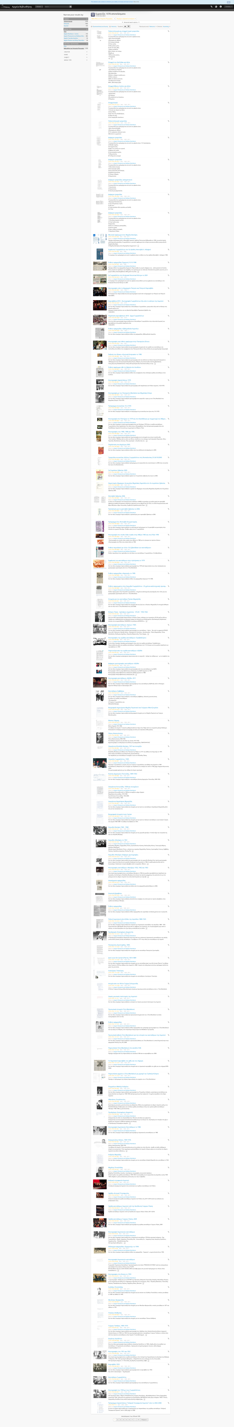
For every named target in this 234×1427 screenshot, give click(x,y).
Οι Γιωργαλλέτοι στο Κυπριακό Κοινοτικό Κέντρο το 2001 (128, 275)
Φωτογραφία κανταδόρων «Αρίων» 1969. (122, 625)
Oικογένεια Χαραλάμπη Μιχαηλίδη (120, 801)
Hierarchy (114, 26)
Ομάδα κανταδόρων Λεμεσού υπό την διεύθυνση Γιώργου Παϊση (130, 1206)
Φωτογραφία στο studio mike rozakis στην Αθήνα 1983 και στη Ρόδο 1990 (133, 535)
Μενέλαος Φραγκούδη (116, 1300)
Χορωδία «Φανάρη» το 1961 (117, 840)
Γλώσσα (216, 6)
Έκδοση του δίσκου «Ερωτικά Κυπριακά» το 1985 (125, 354)
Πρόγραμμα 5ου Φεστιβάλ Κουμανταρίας (122, 522)
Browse (39, 6)
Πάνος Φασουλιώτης (115, 733)
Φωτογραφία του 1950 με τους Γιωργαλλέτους (124, 1390)
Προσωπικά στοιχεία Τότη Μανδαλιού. (121, 1009)
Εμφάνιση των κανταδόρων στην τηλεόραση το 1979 (126, 560)
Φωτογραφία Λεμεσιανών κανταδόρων (121, 1232)
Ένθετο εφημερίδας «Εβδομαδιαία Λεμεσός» (123, 329)
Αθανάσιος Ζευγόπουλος (116, 1099)
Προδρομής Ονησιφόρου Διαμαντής (120, 932)
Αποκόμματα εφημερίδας (117, 881)
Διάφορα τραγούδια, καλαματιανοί (120, 180)
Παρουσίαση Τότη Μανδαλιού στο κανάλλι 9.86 (124, 1048)
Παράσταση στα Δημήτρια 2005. (119, 445)
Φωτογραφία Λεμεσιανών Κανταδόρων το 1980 (124, 1127)
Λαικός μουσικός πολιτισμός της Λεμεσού (122, 996)
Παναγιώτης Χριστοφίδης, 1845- (119, 945)
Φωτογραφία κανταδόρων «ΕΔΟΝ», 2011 (122, 678)
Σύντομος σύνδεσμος (220, 6)
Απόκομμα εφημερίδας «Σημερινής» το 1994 (123, 1247)
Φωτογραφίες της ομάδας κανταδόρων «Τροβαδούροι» (127, 638)
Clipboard (211, 6)
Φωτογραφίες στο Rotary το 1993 (119, 1274)
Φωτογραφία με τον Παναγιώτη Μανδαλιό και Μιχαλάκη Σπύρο (130, 393)
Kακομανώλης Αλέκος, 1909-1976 (119, 1140)
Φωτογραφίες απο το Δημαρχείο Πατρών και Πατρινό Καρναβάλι (130, 288)
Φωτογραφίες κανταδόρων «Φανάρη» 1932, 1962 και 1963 (128, 868)
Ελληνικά (66, 23)
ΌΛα (65, 31)
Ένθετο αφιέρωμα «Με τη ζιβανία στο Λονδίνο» (124, 367)
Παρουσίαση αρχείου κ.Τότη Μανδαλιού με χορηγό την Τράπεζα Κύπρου (133, 1074)
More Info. (136, 2)
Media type (67, 60)
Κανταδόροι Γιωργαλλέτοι (117, 1377)
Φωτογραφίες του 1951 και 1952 (119, 1351)
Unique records (68, 21)
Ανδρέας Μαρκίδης (114, 1155)
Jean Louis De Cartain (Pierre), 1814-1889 (122, 958)
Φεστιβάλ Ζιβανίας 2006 (116, 496)
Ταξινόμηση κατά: (144, 26)
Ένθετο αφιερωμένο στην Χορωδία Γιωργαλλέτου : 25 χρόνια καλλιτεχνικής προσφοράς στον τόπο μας (143, 586)
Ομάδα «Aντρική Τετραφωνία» (118, 1193)
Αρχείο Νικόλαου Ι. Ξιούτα (71, 34)
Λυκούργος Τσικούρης (116, 971)
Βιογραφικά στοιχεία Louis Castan (120, 814)
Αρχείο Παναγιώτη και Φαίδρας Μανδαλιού (76, 36)
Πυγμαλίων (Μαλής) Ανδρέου (118, 1087)
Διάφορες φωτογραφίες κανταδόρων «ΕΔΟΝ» (123, 663)
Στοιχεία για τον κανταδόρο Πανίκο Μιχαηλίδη (124, 599)
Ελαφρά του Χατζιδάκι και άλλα (119, 62)
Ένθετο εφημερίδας (115, 906)
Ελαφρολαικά (113, 103)
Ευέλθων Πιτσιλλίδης (115, 1287)
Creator (67, 51)
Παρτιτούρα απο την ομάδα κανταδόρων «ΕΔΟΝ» (125, 651)
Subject (66, 57)
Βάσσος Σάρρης (113, 720)
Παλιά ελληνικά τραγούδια (117, 121)
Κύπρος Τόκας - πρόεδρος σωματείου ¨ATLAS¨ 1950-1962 (128, 612)
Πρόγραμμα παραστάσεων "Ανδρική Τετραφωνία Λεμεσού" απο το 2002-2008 (134, 1403)
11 (138, 1420)
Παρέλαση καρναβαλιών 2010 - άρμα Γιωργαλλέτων (126, 316)
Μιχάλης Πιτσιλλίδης (115, 1167)
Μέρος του (67, 29)
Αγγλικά (66, 26)
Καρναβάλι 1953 (114, 1364)
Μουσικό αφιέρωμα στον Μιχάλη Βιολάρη (122, 235)
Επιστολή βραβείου (115, 893)
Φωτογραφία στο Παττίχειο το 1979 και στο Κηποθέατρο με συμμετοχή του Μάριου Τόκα (139, 419)
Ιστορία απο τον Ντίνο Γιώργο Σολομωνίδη (123, 984)
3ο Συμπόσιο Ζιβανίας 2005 (117, 470)
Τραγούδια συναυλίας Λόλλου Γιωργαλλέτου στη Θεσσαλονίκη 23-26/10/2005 (135, 457)
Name (66, 54)
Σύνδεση (228, 6)
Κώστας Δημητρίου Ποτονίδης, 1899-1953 (122, 774)
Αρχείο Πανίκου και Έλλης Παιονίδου (74, 40)
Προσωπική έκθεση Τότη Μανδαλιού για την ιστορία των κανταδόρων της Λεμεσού (137, 1035)
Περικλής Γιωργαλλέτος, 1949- (118, 759)
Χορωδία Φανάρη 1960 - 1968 (118, 827)
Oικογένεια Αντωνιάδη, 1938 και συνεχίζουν (123, 787)
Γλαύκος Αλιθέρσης (115, 1313)
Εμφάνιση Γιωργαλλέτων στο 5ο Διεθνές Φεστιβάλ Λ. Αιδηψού (129, 250)
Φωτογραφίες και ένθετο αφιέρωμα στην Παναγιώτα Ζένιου (128, 342)
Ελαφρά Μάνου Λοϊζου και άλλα (119, 86)
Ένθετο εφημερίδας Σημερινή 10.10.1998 (122, 262)
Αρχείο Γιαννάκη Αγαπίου (71, 38)
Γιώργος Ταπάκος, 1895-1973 (118, 1326)
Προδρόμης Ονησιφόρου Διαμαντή (120, 1112)
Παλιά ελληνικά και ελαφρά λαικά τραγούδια (123, 31)
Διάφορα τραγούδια (115, 138)
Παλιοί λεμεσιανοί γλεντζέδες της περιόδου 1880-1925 (127, 919)
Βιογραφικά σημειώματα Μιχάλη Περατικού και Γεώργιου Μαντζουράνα (133, 708)
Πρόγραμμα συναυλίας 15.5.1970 (119, 406)
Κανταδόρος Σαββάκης (116, 691)
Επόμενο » (144, 1420)
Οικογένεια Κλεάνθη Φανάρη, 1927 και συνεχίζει (125, 746)
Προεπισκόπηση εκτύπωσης (100, 26)
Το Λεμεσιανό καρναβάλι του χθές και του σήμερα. (125, 1061)
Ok (228, 2)
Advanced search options (131, 22)
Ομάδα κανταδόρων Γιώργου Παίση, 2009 (122, 1219)
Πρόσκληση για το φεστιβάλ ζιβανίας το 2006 (124, 509)
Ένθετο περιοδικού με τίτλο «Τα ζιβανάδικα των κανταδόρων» (129, 548)
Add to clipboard (168, 31)
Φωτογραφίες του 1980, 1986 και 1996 (121, 432)
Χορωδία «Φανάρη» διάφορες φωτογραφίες (123, 855)
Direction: (160, 26)
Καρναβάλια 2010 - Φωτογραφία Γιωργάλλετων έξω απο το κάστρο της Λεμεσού (135, 301)
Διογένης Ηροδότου (115, 1339)
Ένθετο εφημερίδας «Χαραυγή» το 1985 (121, 573)
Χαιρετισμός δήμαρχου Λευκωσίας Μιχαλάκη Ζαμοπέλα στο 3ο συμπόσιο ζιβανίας (136, 483)
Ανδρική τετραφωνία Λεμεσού (118, 1180)
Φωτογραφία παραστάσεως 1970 (119, 380)
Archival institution (71, 43)
